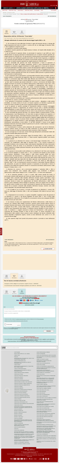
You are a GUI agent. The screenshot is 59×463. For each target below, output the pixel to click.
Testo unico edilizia (41, 393)
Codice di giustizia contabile (20, 392)
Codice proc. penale (29, 10)
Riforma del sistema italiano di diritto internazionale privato (45, 382)
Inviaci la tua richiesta (12, 341)
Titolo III (30, 14)
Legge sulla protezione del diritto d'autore (46, 355)
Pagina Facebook (43, 458)
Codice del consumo (18, 378)
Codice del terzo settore (19, 400)
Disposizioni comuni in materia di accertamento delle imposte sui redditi (45, 420)
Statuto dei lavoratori (19, 430)
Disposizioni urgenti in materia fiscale (45, 424)
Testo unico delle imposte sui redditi (45, 415)
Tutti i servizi (53, 10)
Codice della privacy (18, 377)
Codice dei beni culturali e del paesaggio (23, 381)
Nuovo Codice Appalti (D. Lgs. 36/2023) (22, 353)
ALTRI (42, 10)
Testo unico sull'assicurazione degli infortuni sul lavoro (45, 400)
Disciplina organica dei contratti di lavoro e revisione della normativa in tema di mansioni (24, 432)
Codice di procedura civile (20, 360)
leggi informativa (40, 319)
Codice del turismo (18, 386)
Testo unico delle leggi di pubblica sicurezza (46, 397)
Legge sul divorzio (18, 418)
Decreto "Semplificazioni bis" (20, 412)
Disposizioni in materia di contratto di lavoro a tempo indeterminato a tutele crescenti (24, 434)
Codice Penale (20, 10)
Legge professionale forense (43, 352)
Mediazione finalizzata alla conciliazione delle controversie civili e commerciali (45, 378)
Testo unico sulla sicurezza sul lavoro (45, 406)
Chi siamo (39, 455)
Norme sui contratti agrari (42, 359)
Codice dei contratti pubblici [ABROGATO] (23, 383)
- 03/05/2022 (21, 283)
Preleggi (16, 356)
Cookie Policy (35, 455)
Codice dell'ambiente (18, 388)
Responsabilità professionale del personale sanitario (44, 361)
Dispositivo (7, 293)
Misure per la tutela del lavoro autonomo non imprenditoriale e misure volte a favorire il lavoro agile (24, 437)
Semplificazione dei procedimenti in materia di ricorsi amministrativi (46, 368)
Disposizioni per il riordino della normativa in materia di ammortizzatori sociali (24, 440)
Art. (7, 16)
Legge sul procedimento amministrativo (45, 366)
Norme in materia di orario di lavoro (22, 443)
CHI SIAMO (43, 12)
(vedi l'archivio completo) (29, 304)
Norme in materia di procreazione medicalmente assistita (21, 425)
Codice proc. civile (12, 10)
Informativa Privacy (29, 455)
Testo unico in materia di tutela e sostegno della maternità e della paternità (46, 386)
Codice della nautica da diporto (21, 394)
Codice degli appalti (18, 405)
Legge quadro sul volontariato (43, 372)
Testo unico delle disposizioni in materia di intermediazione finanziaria (46, 404)
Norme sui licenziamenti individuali (21, 442)
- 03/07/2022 (22, 285)
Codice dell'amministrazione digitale (22, 397)
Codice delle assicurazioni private (21, 380)
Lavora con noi (29, 456)
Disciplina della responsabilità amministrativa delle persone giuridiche (45, 371)
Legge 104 (16, 428)
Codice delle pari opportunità (20, 391)
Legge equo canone (41, 364)
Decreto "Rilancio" (18, 415)
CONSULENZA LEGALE (51, 12)
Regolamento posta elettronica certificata (46, 437)
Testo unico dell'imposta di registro (44, 416)
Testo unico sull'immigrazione (43, 394)
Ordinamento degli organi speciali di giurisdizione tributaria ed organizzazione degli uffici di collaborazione (46, 432)
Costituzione (36, 10)
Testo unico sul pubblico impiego (44, 388)
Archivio (42, 455)
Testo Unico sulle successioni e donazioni (46, 413)
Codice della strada (18, 374)
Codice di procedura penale (20, 368)
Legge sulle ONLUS (41, 374)
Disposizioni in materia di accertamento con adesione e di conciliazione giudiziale (46, 426)
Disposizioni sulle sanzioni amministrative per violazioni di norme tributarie (46, 429)
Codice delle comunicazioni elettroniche (23, 389)
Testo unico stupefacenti (42, 396)
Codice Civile (4, 10)
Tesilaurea (14, 33)
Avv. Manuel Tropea (33, 452)
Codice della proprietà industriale (21, 395)
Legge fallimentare (41, 353)
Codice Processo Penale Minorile (21, 372)
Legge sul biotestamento (19, 427)
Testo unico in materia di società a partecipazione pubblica (44, 411)
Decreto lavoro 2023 (18, 410)
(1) (6, 219)
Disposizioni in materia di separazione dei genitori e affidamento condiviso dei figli (23, 407)
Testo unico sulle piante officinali (44, 409)
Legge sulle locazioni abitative (43, 363)
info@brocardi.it (23, 455)
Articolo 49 (45, 14)
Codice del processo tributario (21, 375)
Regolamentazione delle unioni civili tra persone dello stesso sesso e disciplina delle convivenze (23, 420)
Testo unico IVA (40, 418)
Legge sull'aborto (18, 409)
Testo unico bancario (41, 391)
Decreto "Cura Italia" (12, 14)
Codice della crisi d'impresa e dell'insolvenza (24, 403)
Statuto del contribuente (42, 434)
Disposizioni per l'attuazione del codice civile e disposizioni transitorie (24, 359)
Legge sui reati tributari (42, 384)
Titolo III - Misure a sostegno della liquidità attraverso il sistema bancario (24, 38)
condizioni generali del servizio (21, 319)
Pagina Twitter (46, 458)
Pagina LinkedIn (48, 458)
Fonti (7, 14)
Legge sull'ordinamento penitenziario (45, 380)
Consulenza (22, 33)
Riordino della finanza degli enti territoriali (46, 435)
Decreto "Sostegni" (18, 413)
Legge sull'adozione (18, 423)
